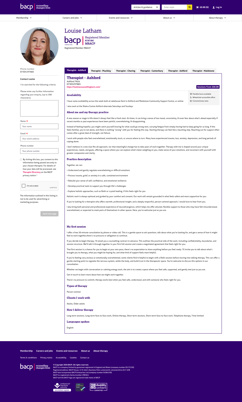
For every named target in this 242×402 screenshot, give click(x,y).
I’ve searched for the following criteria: (38, 84)
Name (23, 121)
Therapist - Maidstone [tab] (203, 70)
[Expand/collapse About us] (174, 17)
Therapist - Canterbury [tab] (151, 70)
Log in (219, 7)
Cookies (73, 357)
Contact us (84, 357)
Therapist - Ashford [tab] (76, 70)
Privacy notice (46, 357)
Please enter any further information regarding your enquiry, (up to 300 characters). (37, 94)
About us (167, 17)
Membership (22, 17)
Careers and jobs (71, 17)
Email (23, 133)
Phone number (27, 145)
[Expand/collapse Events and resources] (131, 17)
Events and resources (119, 17)
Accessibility (61, 357)
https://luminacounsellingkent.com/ (83, 87)
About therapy (216, 17)
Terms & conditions (28, 357)
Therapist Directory (32, 172)
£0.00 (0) (204, 7)
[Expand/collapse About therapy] (225, 17)
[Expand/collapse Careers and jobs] (81, 17)
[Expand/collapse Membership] (30, 17)
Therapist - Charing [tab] (125, 70)
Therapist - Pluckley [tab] (101, 70)
